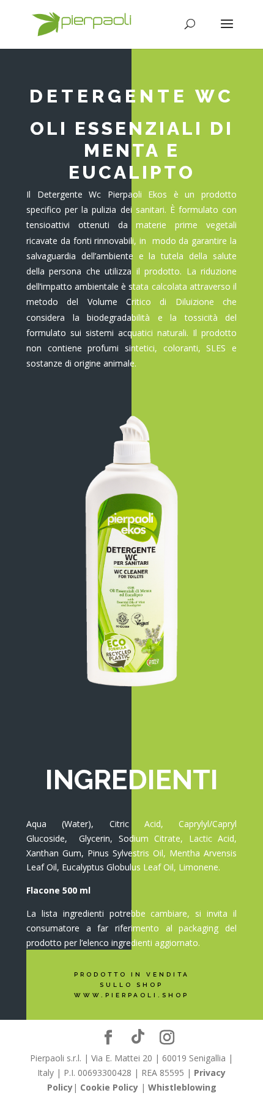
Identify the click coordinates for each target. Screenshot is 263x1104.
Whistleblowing (182, 1087)
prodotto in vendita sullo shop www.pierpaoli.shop (132, 984)
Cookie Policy (109, 1087)
